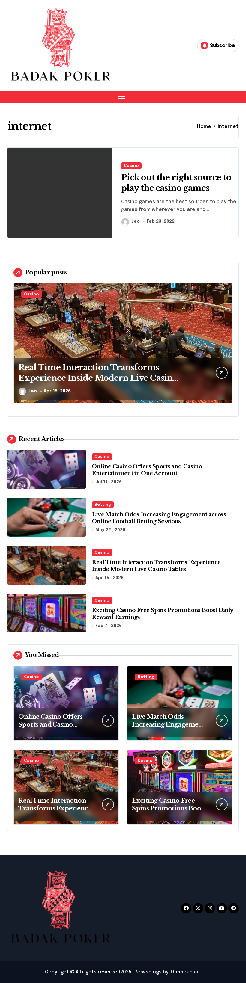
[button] (226, 346)
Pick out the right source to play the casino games (176, 183)
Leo (135, 221)
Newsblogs (148, 972)
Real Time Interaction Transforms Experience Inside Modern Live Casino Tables (98, 378)
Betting (102, 505)
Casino (131, 166)
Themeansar (185, 972)
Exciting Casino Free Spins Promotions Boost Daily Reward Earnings (169, 808)
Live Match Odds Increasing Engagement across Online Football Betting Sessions (159, 518)
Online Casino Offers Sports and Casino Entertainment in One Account (147, 470)
